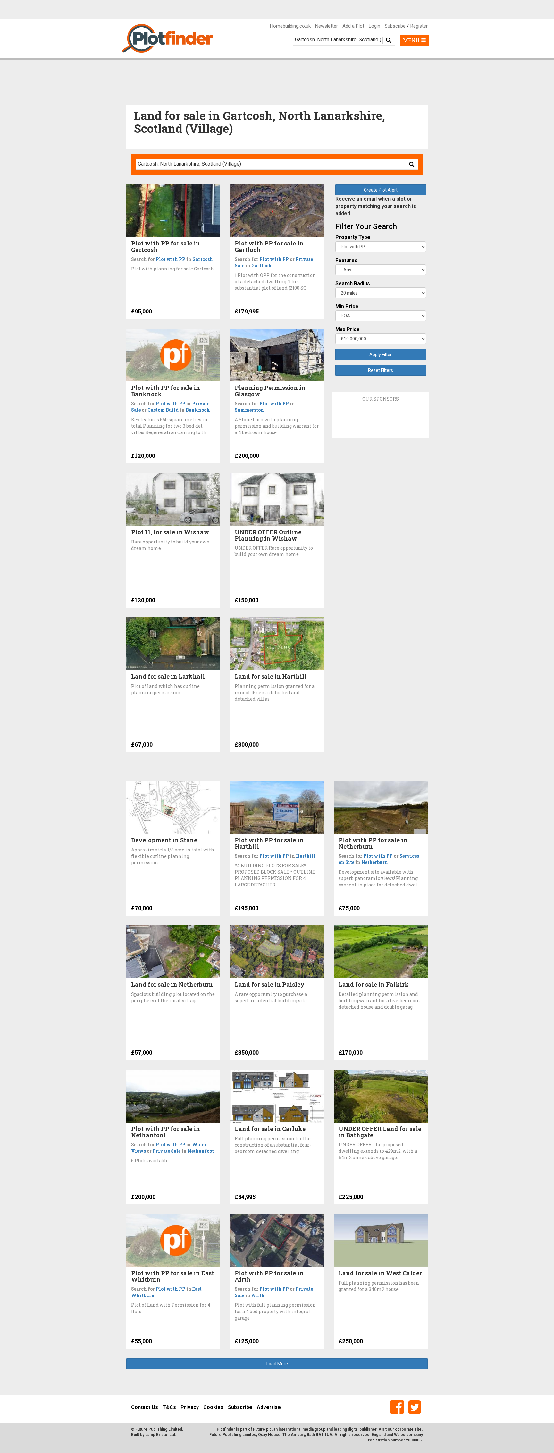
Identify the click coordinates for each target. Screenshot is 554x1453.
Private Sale (166, 1151)
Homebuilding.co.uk (290, 26)
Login (374, 26)
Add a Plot (353, 26)
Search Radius (352, 283)
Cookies (213, 1407)
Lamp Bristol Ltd (160, 1434)
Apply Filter (380, 354)
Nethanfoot (201, 1151)
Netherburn (374, 862)
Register (419, 26)
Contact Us (144, 1407)
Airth (257, 1295)
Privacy (189, 1407)
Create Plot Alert (381, 189)
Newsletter (326, 26)
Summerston (249, 410)
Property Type (352, 237)
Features (346, 260)
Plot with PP (170, 259)
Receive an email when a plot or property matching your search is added (375, 206)
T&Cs (169, 1407)
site (418, 1429)
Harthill (305, 856)
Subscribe (395, 26)
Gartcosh (202, 259)
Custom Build (163, 410)
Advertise (269, 1407)
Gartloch (261, 265)
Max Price (347, 329)
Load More (277, 1363)
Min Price (346, 306)
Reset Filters (380, 370)
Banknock (198, 410)
